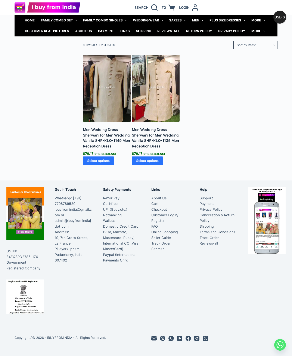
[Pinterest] (162, 338)
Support (206, 198)
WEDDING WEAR (146, 20)
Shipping (143, 31)
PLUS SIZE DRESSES (225, 20)
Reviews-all (168, 31)
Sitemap (158, 249)
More (256, 20)
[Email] (154, 338)
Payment (106, 31)
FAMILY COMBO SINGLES (103, 20)
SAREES (175, 20)
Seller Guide (161, 238)
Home (30, 20)
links (125, 31)
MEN (195, 20)
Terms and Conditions (217, 232)
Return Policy (199, 31)
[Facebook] (188, 338)
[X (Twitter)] (205, 338)
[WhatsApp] (171, 338)
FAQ (154, 226)
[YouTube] (179, 338)
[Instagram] (196, 338)
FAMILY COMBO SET (57, 20)
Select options (98, 161)
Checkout (159, 209)
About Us (83, 31)
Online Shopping (164, 232)
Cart (155, 203)
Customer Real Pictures (47, 31)
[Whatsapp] (280, 345)
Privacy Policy (231, 31)
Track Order (161, 243)
